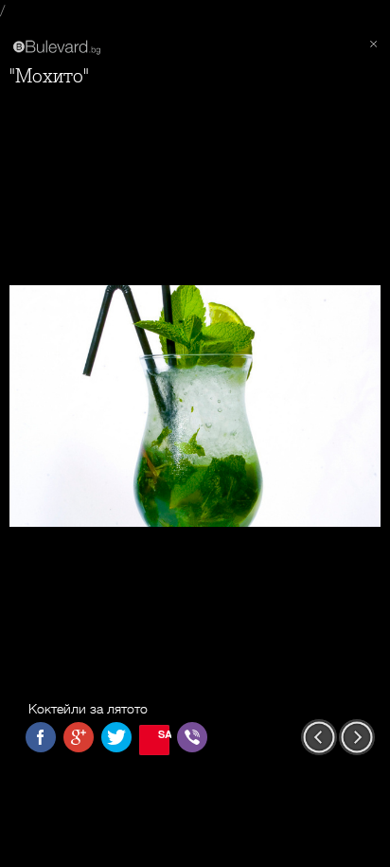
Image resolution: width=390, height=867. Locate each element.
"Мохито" (49, 76)
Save (163, 734)
